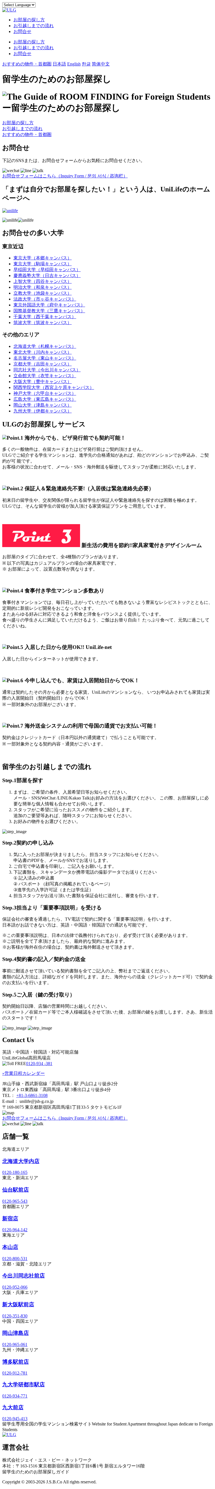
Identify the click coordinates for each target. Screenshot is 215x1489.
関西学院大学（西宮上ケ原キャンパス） (53, 387)
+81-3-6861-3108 (32, 1095)
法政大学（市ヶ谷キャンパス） (44, 299)
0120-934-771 (14, 1396)
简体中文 (101, 64)
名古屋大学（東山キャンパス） (44, 358)
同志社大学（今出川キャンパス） (47, 369)
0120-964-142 (14, 1229)
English (74, 64)
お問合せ (22, 31)
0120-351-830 (14, 1316)
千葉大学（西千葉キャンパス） (44, 316)
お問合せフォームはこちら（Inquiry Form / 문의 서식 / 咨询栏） (65, 175)
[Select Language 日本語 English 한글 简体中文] (19, 4)
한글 (86, 64)
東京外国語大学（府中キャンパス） (49, 305)
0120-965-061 (14, 1344)
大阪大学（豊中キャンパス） (42, 381)
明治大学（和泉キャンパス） (42, 287)
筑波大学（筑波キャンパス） (42, 322)
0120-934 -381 (39, 1063)
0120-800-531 (14, 1258)
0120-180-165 (14, 1172)
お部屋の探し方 (29, 19)
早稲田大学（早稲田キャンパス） (47, 269)
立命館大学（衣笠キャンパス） (44, 375)
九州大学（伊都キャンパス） (42, 411)
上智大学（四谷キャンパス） (42, 281)
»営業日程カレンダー (23, 1073)
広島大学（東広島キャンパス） (44, 399)
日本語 (59, 64)
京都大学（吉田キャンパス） (42, 364)
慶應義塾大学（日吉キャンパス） (47, 275)
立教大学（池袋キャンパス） (42, 293)
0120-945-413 (14, 1418)
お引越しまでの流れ (33, 25)
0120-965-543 (14, 1201)
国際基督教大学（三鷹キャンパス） (49, 310)
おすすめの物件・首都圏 (27, 64)
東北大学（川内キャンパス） (42, 352)
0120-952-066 (14, 1287)
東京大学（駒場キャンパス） (42, 263)
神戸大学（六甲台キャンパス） (44, 393)
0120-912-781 (14, 1373)
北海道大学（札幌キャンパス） (44, 346)
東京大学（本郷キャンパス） (42, 257)
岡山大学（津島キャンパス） (42, 405)
